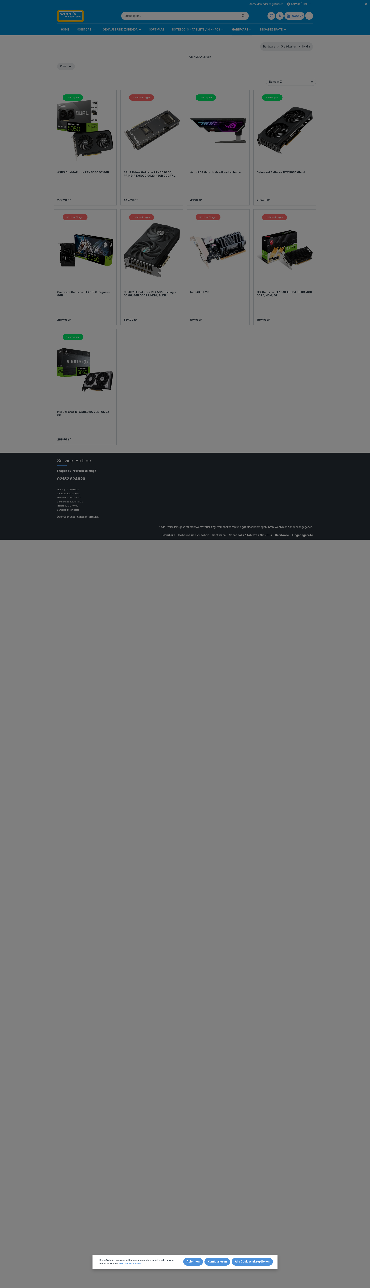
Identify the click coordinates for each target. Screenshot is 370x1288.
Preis (63, 66)
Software (219, 535)
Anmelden (255, 4)
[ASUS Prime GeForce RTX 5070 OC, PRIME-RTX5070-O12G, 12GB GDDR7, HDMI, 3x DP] (152, 130)
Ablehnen (193, 1261)
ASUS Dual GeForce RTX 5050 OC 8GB (83, 172)
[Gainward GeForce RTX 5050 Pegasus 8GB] (85, 250)
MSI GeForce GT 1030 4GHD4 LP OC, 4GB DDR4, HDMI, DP (284, 294)
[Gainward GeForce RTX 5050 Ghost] (285, 130)
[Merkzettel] (271, 16)
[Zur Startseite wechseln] (70, 16)
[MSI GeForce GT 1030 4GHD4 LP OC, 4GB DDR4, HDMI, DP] (285, 250)
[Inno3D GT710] (218, 250)
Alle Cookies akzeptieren (252, 1261)
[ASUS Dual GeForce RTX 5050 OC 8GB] (85, 130)
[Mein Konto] (280, 16)
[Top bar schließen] (365, 4)
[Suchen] (243, 16)
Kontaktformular (87, 516)
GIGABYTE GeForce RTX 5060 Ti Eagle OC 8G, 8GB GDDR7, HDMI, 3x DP (150, 294)
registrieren (276, 4)
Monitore (168, 535)
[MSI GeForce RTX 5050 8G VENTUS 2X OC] (85, 369)
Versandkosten (226, 527)
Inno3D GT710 (199, 292)
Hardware (282, 535)
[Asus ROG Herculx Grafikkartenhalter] (218, 130)
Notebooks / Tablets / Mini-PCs (250, 535)
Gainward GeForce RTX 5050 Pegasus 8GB (83, 294)
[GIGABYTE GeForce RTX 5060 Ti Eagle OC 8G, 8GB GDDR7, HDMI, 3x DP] (152, 250)
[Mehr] (309, 16)
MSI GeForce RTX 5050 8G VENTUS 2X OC (83, 413)
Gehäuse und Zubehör (193, 535)
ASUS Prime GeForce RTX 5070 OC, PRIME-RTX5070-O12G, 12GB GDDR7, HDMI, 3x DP (149, 174)
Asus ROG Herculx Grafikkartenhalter (216, 172)
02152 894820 (71, 479)
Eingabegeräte (302, 535)
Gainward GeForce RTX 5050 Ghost (281, 172)
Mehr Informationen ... (131, 1263)
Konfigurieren (217, 1261)
